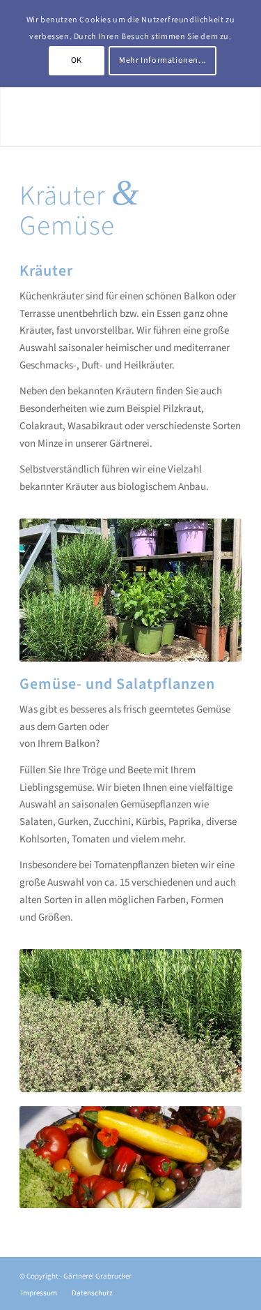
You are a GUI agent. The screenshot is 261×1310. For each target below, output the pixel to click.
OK (76, 60)
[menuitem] (39, 1293)
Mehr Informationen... (162, 60)
